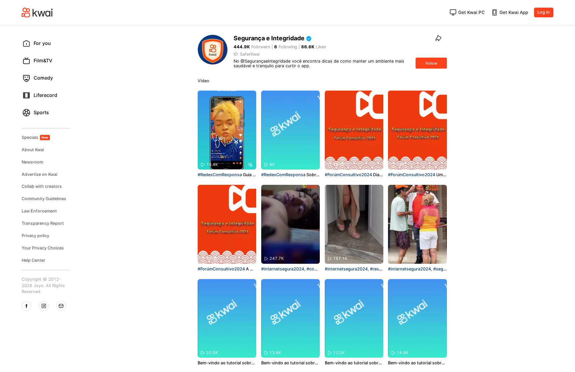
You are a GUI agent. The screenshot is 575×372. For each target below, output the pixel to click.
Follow (431, 63)
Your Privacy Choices (43, 247)
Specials (35, 137)
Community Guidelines (44, 198)
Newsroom (32, 162)
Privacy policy (35, 235)
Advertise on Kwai (39, 174)
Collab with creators (42, 186)
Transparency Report (43, 223)
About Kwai (33, 149)
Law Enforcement (39, 210)
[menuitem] (48, 43)
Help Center (33, 260)
